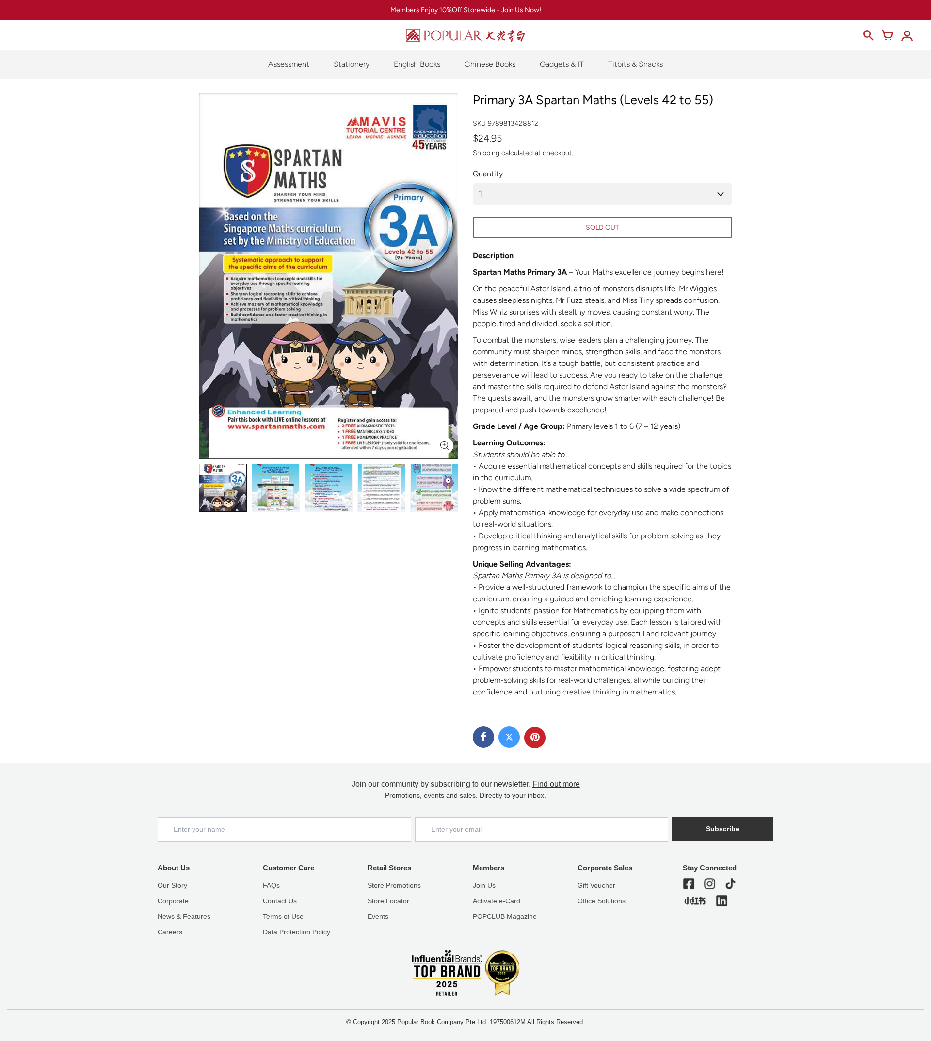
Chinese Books (490, 64)
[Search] (868, 35)
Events (378, 916)
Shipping (486, 153)
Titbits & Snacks (635, 64)
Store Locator (388, 901)
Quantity (488, 173)
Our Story (172, 885)
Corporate (173, 901)
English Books (417, 64)
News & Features (184, 916)
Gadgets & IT (562, 64)
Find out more (556, 784)
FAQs (271, 885)
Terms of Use (283, 916)
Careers (170, 932)
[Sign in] (906, 35)
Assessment (288, 64)
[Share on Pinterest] (535, 737)
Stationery (351, 64)
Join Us (484, 885)
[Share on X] (509, 737)
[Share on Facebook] (483, 737)
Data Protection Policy (296, 932)
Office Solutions (602, 901)
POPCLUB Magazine (505, 916)
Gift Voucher (596, 885)
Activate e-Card (496, 901)
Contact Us (280, 901)
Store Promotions (394, 885)
